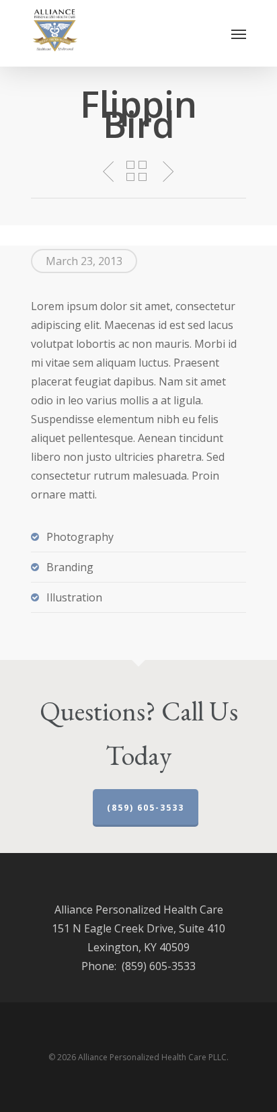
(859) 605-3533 (145, 807)
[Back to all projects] (136, 170)
